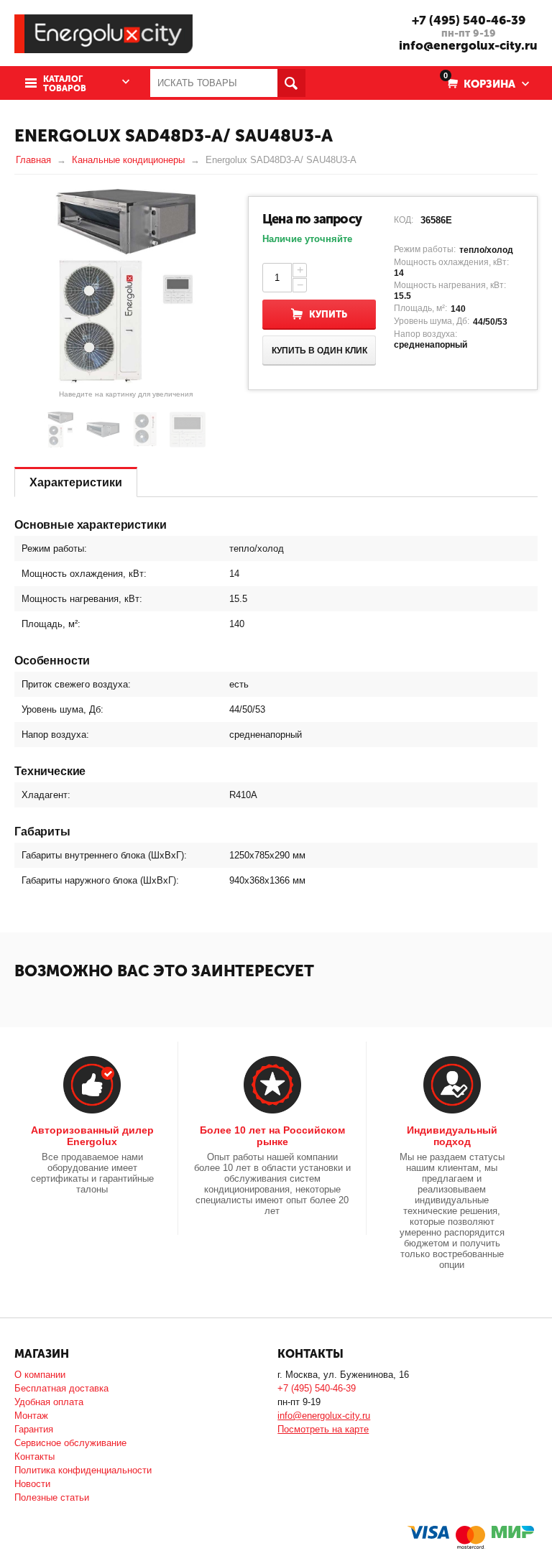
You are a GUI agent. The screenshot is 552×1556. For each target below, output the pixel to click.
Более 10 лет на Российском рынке (272, 1135)
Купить (328, 314)
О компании (39, 1374)
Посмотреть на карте (323, 1429)
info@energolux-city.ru (468, 45)
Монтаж (31, 1415)
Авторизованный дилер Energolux (92, 1135)
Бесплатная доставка (61, 1388)
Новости (32, 1483)
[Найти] (291, 83)
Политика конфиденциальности (83, 1470)
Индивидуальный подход (452, 1135)
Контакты (34, 1456)
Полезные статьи (51, 1497)
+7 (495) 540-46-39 (468, 20)
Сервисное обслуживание (70, 1442)
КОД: (403, 220)
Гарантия (33, 1429)
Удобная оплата (48, 1402)
